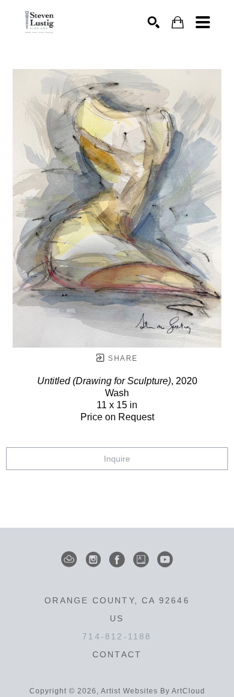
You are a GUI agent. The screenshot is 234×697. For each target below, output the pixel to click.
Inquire (117, 458)
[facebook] (117, 559)
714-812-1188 (116, 636)
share (121, 358)
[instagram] (93, 559)
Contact (117, 654)
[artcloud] (69, 559)
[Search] (154, 22)
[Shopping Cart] (178, 22)
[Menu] (203, 22)
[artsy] (141, 559)
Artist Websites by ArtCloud (153, 691)
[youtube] (165, 559)
